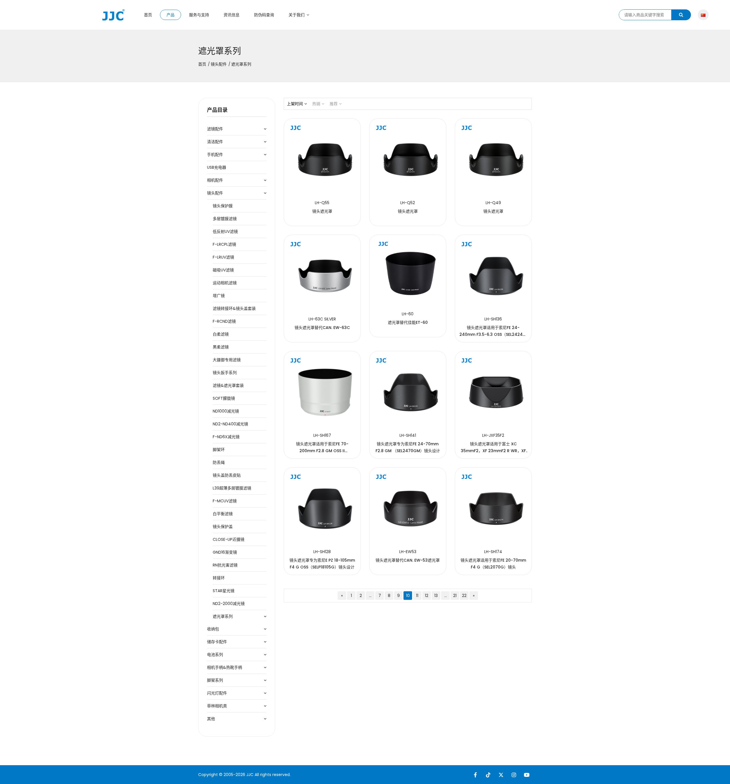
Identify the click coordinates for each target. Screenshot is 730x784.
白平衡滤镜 (223, 514)
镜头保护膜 (223, 206)
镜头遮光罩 (322, 211)
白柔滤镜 (221, 334)
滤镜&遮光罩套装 (228, 385)
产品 (171, 15)
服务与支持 (199, 15)
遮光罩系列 (223, 616)
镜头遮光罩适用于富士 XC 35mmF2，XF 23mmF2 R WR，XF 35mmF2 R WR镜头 (493, 450)
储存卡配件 (217, 642)
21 (455, 595)
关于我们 (297, 15)
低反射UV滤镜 (225, 231)
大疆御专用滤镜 (227, 360)
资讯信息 (232, 15)
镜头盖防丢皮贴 (227, 475)
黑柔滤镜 (221, 347)
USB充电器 (216, 167)
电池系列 (215, 654)
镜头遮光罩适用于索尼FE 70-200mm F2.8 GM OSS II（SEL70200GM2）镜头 (322, 450)
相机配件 (215, 180)
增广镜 (219, 295)
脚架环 (219, 449)
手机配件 (215, 154)
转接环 (219, 578)
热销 (316, 104)
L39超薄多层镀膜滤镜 (232, 488)
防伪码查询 (264, 15)
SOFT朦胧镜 (224, 398)
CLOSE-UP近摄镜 (228, 539)
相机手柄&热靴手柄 (224, 667)
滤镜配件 (215, 129)
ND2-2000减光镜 (229, 603)
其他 (211, 719)
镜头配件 (219, 64)
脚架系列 (215, 680)
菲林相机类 (217, 706)
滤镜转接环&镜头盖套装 (234, 308)
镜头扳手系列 (225, 372)
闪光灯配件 (217, 693)
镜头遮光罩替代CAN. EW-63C (322, 327)
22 (464, 595)
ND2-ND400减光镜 (230, 424)
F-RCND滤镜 (224, 321)
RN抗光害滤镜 (225, 565)
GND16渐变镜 (225, 552)
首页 (148, 15)
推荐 (334, 104)
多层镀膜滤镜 (225, 219)
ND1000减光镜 (226, 411)
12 (426, 595)
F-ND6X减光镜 (226, 437)
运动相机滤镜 (225, 283)
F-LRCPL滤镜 (224, 244)
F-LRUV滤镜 (223, 257)
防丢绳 (219, 462)
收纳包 (213, 629)
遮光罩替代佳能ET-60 (408, 322)
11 (417, 595)
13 (436, 595)
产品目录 (217, 109)
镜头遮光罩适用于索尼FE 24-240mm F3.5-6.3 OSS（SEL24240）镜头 (493, 334)
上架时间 (295, 104)
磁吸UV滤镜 (223, 270)
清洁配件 (215, 142)
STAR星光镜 (223, 591)
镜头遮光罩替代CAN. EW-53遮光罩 (408, 560)
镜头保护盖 (223, 526)
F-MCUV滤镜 (225, 501)
